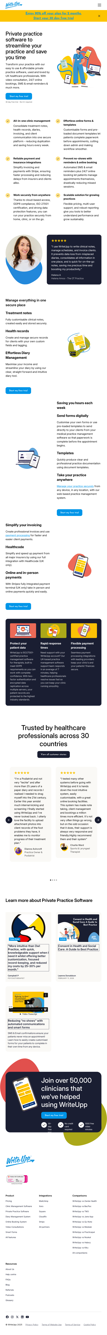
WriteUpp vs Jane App (82, 1216)
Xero (41, 1206)
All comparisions (79, 1253)
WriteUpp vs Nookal (81, 1237)
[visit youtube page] (27, 1317)
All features (11, 1237)
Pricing (9, 1201)
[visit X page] (17, 1317)
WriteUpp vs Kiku (80, 1247)
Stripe (41, 1222)
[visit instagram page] (12, 1317)
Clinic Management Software (19, 1206)
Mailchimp (43, 1201)
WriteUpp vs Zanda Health (84, 1201)
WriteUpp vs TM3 (80, 1211)
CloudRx (43, 1216)
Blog (8, 1285)
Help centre (11, 1274)
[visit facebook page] (7, 1317)
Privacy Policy (31, 1324)
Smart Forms (11, 1232)
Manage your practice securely (75, 486)
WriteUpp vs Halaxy (81, 1242)
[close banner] (99, 16)
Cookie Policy (90, 1324)
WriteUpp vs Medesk (82, 1227)
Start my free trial (19, 96)
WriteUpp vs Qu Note (82, 1222)
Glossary (9, 1300)
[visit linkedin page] (22, 1317)
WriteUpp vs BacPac (81, 1206)
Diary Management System (18, 1216)
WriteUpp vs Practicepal (83, 1232)
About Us (10, 1269)
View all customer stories (53, 754)
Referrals (10, 1290)
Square (42, 1211)
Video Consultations (15, 1227)
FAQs (8, 1279)
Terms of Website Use (52, 1324)
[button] (99, 5)
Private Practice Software (17, 1211)
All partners (44, 1227)
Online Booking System (16, 1222)
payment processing (18, 535)
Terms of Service (72, 1324)
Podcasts (10, 1295)
